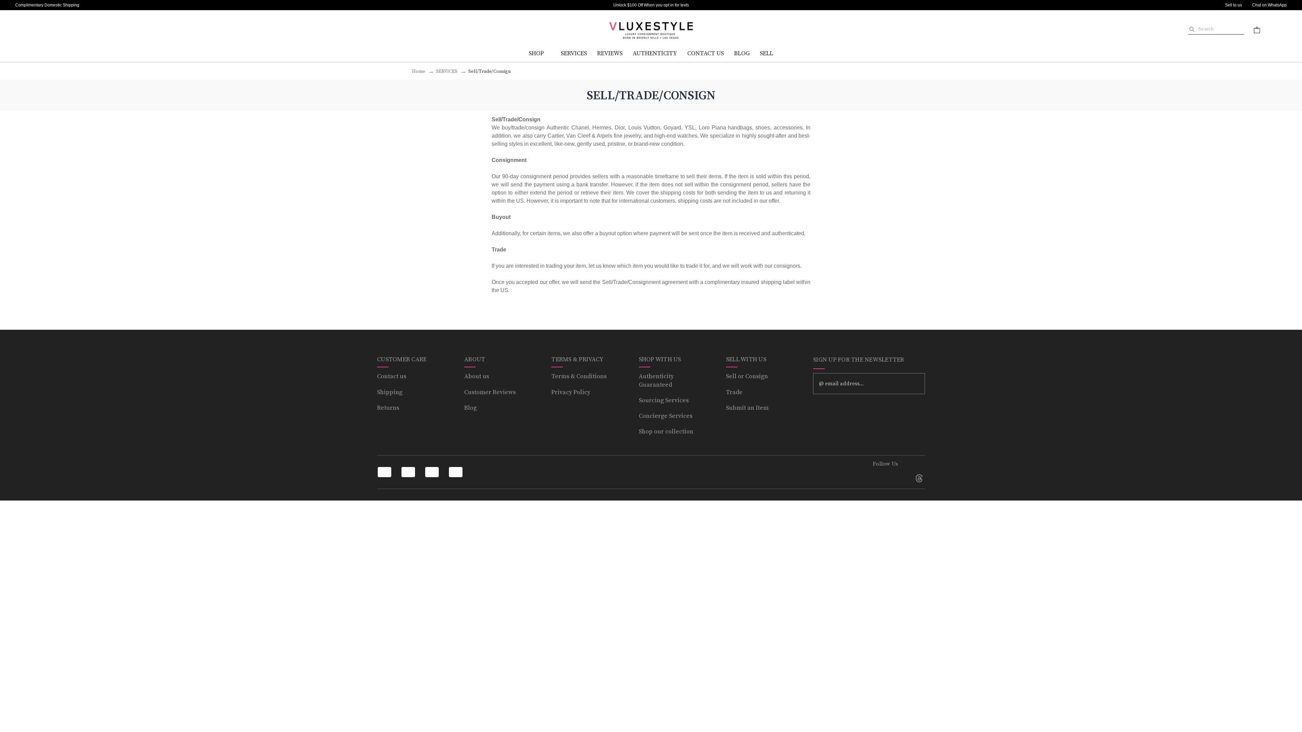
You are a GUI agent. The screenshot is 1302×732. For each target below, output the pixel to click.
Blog (470, 408)
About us (476, 376)
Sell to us (1233, 5)
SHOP (536, 53)
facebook (878, 478)
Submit (915, 383)
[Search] (1192, 29)
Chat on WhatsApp (1269, 5)
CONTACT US (705, 53)
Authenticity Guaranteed (656, 380)
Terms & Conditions (579, 376)
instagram (899, 478)
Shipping (389, 392)
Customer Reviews (490, 392)
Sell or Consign (747, 376)
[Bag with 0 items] (1257, 30)
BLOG (742, 53)
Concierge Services (665, 416)
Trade (734, 392)
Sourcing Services (664, 400)
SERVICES (574, 53)
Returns (388, 408)
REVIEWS (610, 53)
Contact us (391, 376)
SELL (766, 53)
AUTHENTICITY (655, 53)
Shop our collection (666, 431)
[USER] (1276, 30)
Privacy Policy (570, 392)
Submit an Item (747, 408)
